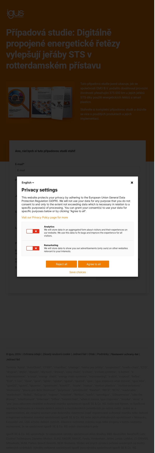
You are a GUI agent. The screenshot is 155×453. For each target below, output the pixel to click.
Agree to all (94, 264)
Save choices (77, 272)
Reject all (61, 264)
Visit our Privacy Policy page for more (45, 217)
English (27, 182)
